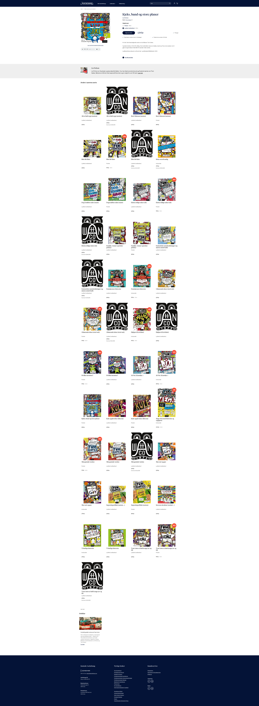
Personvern (117, 683)
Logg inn (174, 3)
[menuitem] (102, 3)
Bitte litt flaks (86, 159)
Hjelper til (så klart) (137, 332)
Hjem (82, 9)
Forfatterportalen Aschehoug (121, 676)
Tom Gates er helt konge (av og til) (141, 549)
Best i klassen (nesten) (138, 116)
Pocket (128, 25)
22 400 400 (86, 671)
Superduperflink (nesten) (139, 505)
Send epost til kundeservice (154, 672)
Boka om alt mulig (162, 159)
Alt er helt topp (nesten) (89, 116)
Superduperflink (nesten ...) (115, 505)
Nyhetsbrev (150, 670)
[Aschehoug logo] (87, 3)
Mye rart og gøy (161, 462)
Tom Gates (128, 20)
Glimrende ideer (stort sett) (165, 289)
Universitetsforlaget (119, 693)
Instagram (152, 681)
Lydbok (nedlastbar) (131, 28)
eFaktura (150, 674)
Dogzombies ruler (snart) (114, 202)
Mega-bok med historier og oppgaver (165, 419)
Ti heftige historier (88, 548)
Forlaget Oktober (118, 697)
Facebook (149, 681)
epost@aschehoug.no (92, 673)
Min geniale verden (88, 462)
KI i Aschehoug (117, 685)
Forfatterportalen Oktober (120, 680)
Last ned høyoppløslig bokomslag (95, 45)
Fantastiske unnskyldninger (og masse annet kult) (166, 246)
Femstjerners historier (113, 289)
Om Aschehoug (117, 670)
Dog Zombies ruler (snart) (90, 202)
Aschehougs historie (119, 672)
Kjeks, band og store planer (91, 419)
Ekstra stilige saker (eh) (139, 202)
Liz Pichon (125, 17)
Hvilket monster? (87, 375)
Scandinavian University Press (121, 700)
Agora (115, 699)
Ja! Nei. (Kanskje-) (137, 375)
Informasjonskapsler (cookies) (121, 687)
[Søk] (169, 3)
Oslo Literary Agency (119, 695)
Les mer (140, 73)
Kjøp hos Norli (128, 32)
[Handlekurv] (177, 3)
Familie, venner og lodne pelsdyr (114, 246)
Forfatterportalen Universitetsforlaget (123, 678)
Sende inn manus (118, 674)
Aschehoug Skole (118, 691)
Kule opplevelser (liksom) (114, 419)
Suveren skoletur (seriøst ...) (165, 505)
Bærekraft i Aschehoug (119, 682)
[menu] (111, 3)
